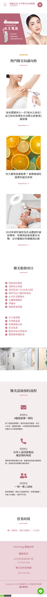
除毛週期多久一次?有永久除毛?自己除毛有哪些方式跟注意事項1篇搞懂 (23, 116)
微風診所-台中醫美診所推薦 (22, 3)
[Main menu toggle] (39, 4)
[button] (3, 30)
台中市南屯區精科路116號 (23, 559)
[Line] (41, 591)
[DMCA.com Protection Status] (5, 595)
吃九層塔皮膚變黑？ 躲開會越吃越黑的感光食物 (23, 175)
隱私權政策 (23, 587)
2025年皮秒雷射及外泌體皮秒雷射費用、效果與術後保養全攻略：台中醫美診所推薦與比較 (23, 235)
